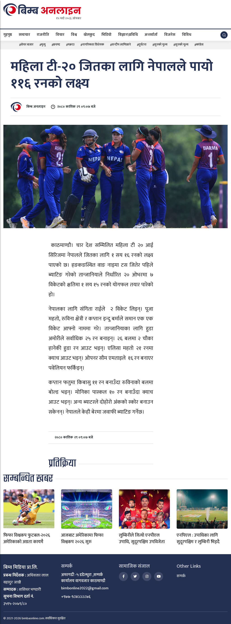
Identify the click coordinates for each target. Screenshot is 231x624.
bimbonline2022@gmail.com (85, 588)
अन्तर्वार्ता (151, 35)
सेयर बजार (27, 44)
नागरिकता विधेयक (93, 44)
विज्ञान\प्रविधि (128, 35)
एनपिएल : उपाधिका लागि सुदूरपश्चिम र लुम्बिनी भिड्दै (198, 538)
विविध (186, 35)
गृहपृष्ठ (7, 35)
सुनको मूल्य (181, 44)
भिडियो (106, 35)
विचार (60, 35)
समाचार (24, 35)
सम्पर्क (181, 576)
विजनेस (169, 35)
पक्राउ (71, 44)
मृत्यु (43, 44)
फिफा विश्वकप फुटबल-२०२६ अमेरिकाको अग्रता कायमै (26, 538)
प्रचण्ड (56, 44)
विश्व (74, 35)
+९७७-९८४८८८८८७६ (75, 597)
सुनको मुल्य (160, 44)
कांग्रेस (199, 44)
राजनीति (43, 35)
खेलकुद (89, 35)
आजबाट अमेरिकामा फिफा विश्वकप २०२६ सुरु (82, 538)
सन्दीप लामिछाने (121, 44)
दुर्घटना (142, 44)
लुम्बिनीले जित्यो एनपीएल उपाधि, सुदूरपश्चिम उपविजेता (142, 538)
